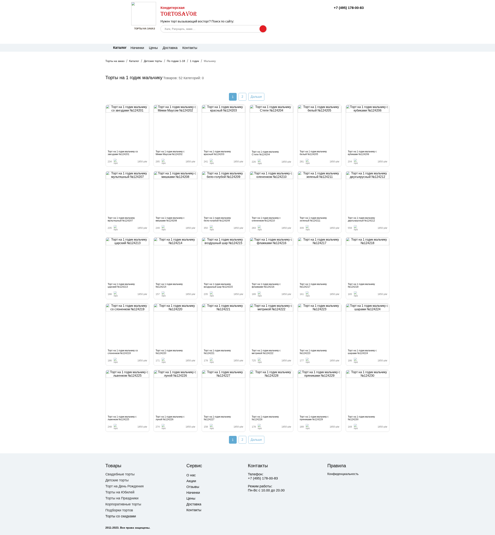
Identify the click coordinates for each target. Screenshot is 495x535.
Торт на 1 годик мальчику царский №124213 (121, 285)
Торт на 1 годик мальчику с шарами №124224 (362, 352)
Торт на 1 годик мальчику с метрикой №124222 (266, 352)
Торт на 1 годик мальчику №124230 (361, 418)
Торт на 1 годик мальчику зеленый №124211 (313, 219)
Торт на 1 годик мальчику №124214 (169, 285)
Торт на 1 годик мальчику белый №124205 (313, 153)
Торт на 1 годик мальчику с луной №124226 (170, 418)
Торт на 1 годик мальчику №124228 (265, 418)
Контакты (189, 48)
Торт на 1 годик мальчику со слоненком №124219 (123, 352)
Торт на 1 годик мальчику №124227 (217, 418)
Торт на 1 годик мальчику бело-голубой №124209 (217, 219)
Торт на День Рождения (124, 486)
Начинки (137, 48)
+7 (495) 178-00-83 (349, 8)
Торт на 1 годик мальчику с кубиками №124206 (362, 153)
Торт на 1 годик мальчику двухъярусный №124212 (361, 219)
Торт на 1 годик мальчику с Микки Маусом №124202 (170, 153)
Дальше (256, 96)
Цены (153, 48)
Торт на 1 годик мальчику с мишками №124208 (170, 219)
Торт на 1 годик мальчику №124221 (217, 352)
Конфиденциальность (342, 474)
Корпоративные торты (123, 504)
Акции (191, 481)
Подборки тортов (119, 510)
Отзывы (192, 487)
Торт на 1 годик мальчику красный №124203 (217, 153)
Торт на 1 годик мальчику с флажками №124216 (266, 285)
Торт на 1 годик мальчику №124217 (313, 285)
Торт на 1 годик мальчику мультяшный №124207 (121, 219)
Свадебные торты (120, 474)
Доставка (170, 48)
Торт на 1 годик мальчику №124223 (313, 352)
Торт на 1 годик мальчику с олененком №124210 (266, 219)
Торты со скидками (120, 516)
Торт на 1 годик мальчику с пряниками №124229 (314, 418)
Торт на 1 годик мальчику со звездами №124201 (123, 153)
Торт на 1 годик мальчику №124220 (169, 352)
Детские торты (117, 480)
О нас (191, 475)
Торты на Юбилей (119, 492)
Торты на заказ (114, 61)
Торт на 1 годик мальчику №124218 (361, 285)
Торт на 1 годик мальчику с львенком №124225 (122, 418)
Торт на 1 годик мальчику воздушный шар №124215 (218, 285)
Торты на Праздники (121, 498)
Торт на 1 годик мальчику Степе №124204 (265, 153)
